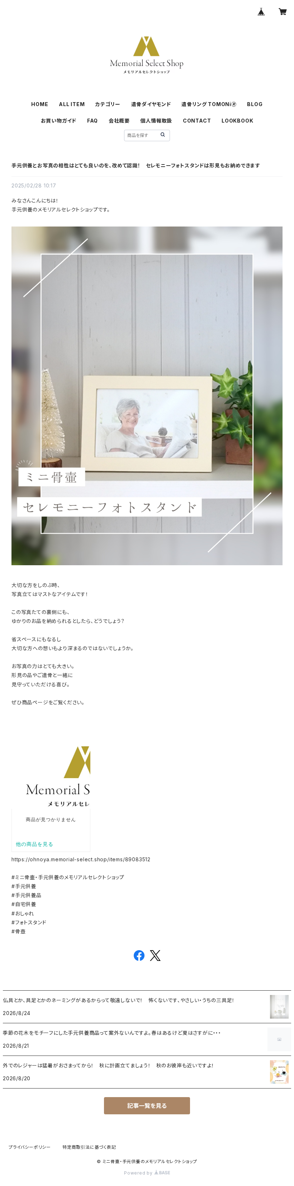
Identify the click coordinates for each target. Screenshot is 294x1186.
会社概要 (119, 121)
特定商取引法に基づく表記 (89, 1147)
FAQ (92, 121)
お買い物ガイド (59, 121)
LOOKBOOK (237, 121)
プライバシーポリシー (30, 1147)
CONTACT (197, 121)
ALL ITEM (72, 104)
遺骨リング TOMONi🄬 (208, 104)
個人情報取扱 (156, 121)
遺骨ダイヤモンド (151, 104)
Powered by (139, 1173)
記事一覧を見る (147, 1105)
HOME (39, 104)
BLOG (254, 104)
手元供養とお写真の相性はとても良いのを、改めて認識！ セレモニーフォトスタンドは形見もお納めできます (135, 165)
